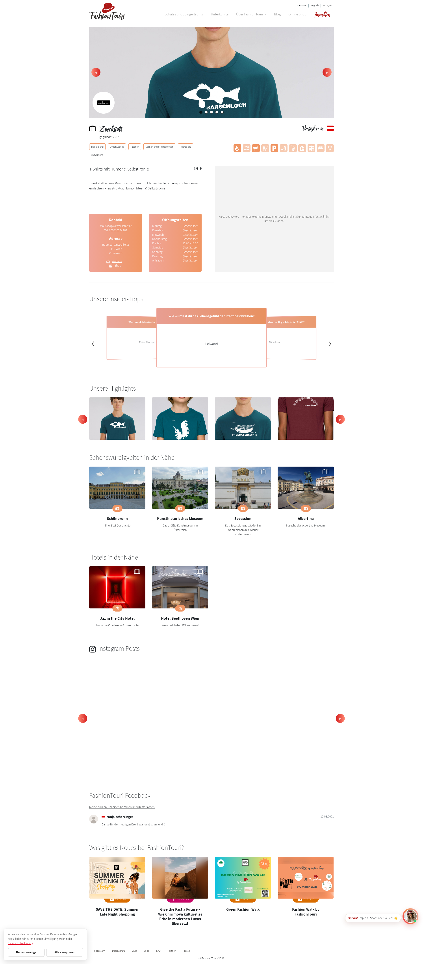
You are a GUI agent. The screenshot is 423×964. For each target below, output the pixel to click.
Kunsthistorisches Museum (180, 518)
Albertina (306, 518)
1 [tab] (202, 113)
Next (327, 72)
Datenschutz (118, 950)
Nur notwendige (26, 952)
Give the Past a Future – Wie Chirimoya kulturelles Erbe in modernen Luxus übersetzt (180, 916)
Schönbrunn (117, 518)
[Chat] (410, 916)
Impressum (99, 950)
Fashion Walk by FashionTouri (305, 911)
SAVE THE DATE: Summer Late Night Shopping (117, 911)
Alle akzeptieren (64, 952)
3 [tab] (212, 113)
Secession (242, 518)
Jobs (146, 950)
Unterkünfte (219, 14)
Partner (172, 950)
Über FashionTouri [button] (250, 14)
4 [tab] (217, 113)
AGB (134, 950)
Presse (186, 950)
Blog (277, 14)
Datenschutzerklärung (20, 943)
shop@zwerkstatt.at (119, 226)
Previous (95, 72)
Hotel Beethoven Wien (180, 618)
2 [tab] (207, 113)
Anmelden (322, 14)
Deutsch (301, 5)
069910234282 (118, 230)
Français (327, 5)
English (315, 5)
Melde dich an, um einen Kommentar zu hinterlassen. (122, 807)
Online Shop (297, 14)
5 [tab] (223, 113)
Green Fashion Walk (243, 909)
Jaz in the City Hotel (117, 618)
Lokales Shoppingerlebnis (184, 14)
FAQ (158, 950)
